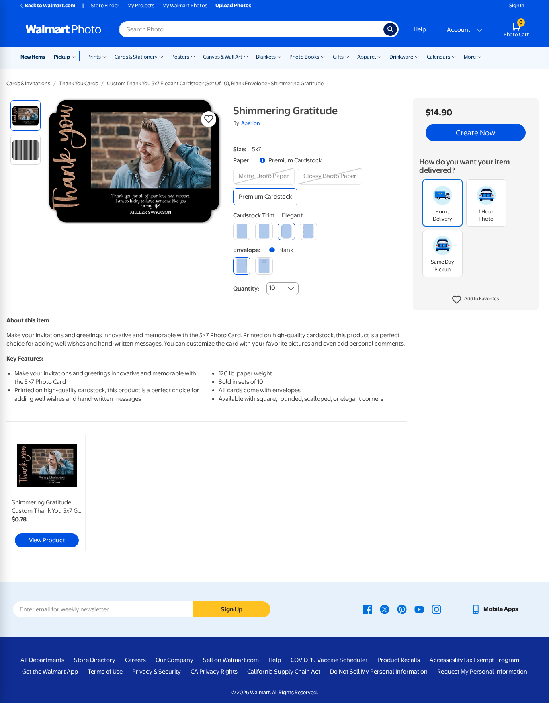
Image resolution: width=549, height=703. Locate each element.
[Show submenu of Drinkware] (416, 56)
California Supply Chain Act (283, 671)
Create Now (475, 132)
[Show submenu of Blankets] (279, 56)
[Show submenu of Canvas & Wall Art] (246, 56)
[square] (241, 231)
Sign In (516, 5)
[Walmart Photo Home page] (63, 29)
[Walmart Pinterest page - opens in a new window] (402, 609)
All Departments (42, 660)
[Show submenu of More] (479, 56)
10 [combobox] (272, 287)
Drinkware (401, 57)
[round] (263, 231)
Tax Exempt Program (491, 660)
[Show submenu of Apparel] (379, 56)
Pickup (62, 57)
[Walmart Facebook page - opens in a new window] (367, 609)
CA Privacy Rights (214, 671)
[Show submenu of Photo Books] (322, 56)
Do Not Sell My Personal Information (379, 671)
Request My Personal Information (482, 671)
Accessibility (446, 660)
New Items (32, 57)
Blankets (266, 57)
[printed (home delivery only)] (263, 266)
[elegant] (286, 231)
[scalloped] (308, 231)
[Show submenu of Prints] (104, 56)
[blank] (241, 266)
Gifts (338, 57)
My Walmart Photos (184, 5)
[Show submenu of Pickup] (75, 56)
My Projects (140, 5)
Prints (94, 57)
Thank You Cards (78, 83)
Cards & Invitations (28, 83)
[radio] (25, 115)
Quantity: (246, 288)
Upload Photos (233, 5)
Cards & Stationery (136, 57)
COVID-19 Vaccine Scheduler (329, 660)
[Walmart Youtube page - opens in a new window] (419, 609)
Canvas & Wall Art (222, 57)
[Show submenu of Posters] (193, 56)
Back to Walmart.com (50, 5)
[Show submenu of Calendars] (453, 56)
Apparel (366, 57)
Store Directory (94, 660)
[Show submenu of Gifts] (347, 56)
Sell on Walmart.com (231, 660)
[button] (475, 300)
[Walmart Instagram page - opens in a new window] (436, 609)
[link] (46, 493)
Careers (135, 660)
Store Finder (105, 5)
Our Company (174, 660)
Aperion (250, 123)
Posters (180, 57)
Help (420, 29)
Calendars (438, 57)
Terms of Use (105, 671)
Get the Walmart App (50, 671)
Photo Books (304, 57)
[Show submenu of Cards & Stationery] (161, 56)
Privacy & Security (156, 671)
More (470, 57)
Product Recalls (398, 660)
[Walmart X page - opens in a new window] (384, 609)
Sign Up (231, 609)
